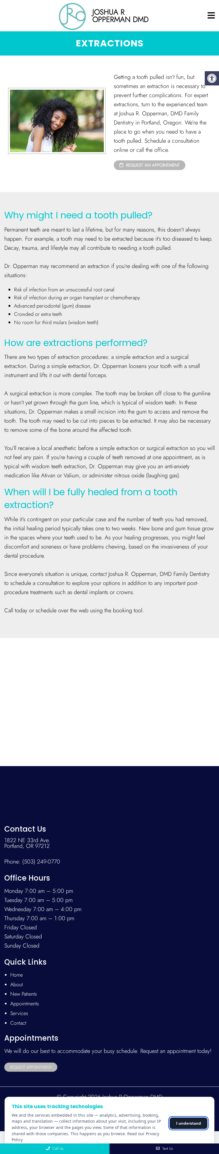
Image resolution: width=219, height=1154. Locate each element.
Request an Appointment (152, 165)
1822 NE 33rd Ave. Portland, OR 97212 (27, 843)
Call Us (57, 1148)
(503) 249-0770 (41, 862)
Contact (18, 1023)
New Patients (23, 994)
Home (16, 975)
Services (19, 1013)
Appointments (24, 1003)
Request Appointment (31, 1067)
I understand (188, 1123)
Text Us (167, 1148)
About (16, 984)
